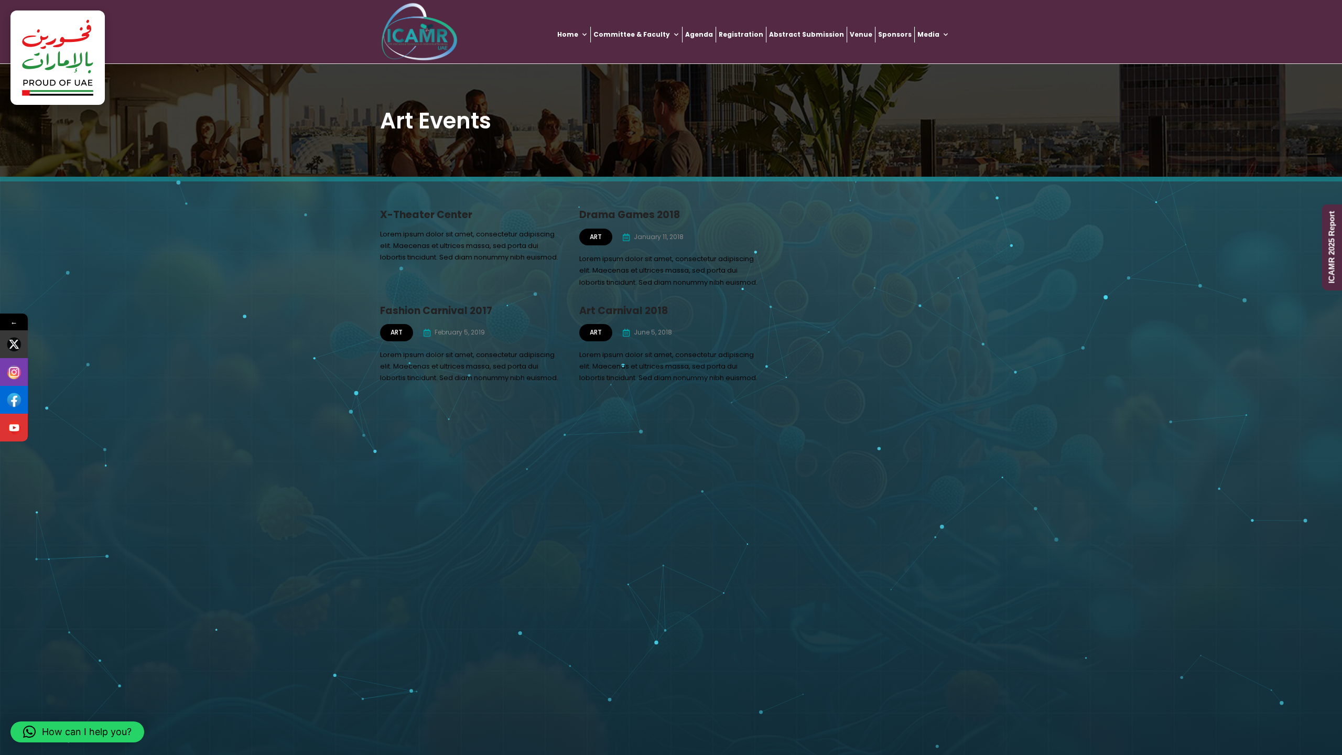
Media (928, 34)
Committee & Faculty (631, 34)
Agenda (699, 34)
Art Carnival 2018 (623, 311)
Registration (741, 34)
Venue (861, 34)
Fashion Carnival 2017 (436, 311)
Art (596, 236)
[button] (77, 731)
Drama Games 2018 (629, 215)
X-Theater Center (426, 215)
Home (567, 34)
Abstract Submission (806, 34)
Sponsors (895, 34)
